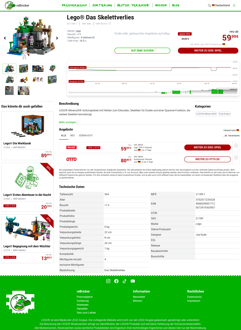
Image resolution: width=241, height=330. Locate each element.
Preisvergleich (85, 296)
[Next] (57, 38)
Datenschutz (194, 296)
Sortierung (83, 300)
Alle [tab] (63, 135)
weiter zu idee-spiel (207, 147)
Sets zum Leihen (86, 312)
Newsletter (139, 296)
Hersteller (82, 308)
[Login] (233, 5)
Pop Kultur (224, 113)
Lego (78, 31)
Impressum (193, 300)
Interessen (83, 304)
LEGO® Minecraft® (206, 113)
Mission (137, 300)
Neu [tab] (72, 135)
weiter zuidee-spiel (208, 50)
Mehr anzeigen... (68, 122)
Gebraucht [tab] (86, 135)
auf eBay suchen (142, 50)
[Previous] (4, 38)
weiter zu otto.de (207, 159)
